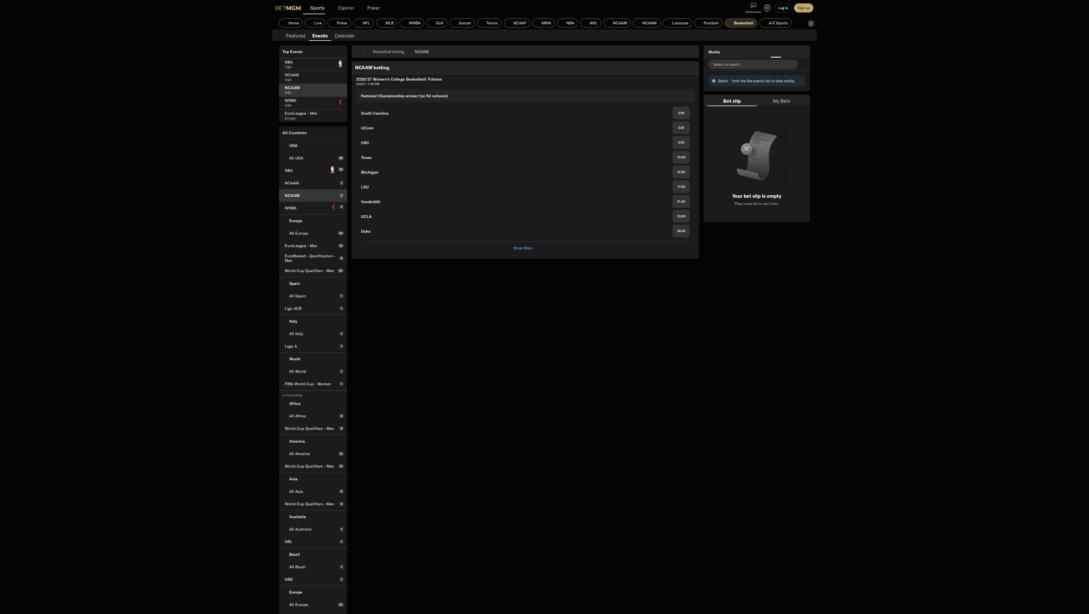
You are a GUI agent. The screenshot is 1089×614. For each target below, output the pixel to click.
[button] (811, 23)
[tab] (295, 35)
